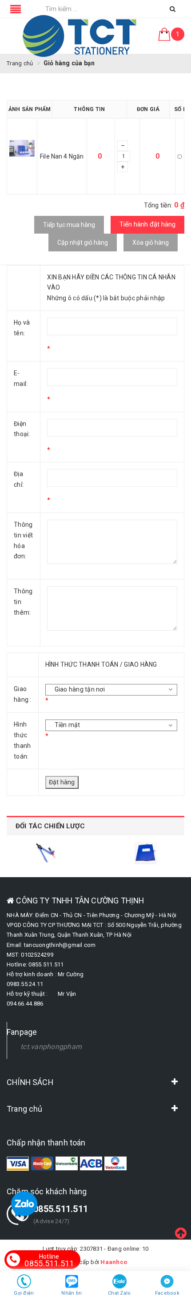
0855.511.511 (49, 1260)
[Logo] (80, 35)
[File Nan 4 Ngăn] (22, 156)
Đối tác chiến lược (50, 826)
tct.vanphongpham (51, 1046)
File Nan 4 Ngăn (62, 156)
